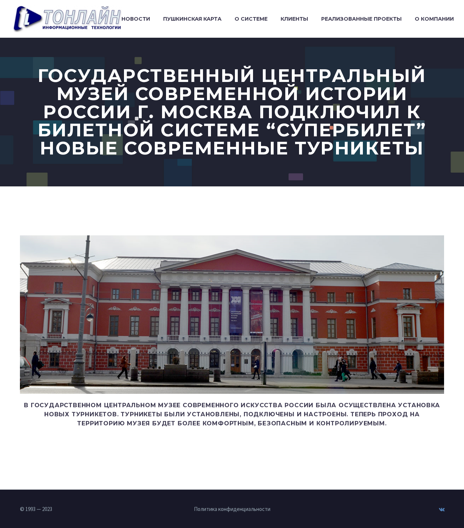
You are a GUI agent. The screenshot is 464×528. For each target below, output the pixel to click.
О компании (434, 19)
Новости (135, 19)
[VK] (442, 509)
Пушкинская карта (192, 19)
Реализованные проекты (361, 19)
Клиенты (294, 19)
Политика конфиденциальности (232, 509)
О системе (251, 19)
